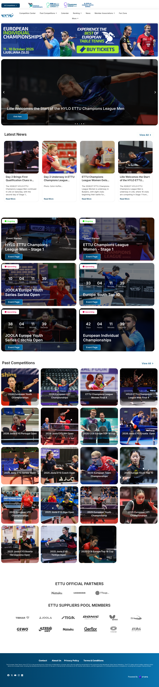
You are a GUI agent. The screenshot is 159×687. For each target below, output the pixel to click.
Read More (10, 199)
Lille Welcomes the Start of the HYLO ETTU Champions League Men (135, 180)
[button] (3, 92)
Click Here (17, 117)
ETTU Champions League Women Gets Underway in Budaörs (95, 180)
